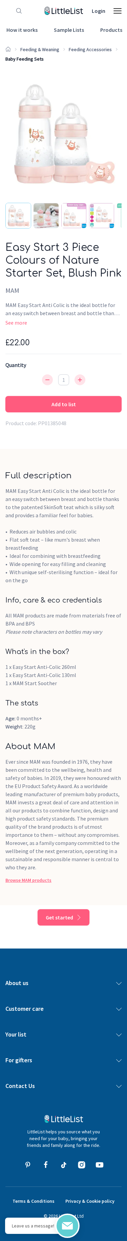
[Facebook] (46, 1164)
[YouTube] (100, 1164)
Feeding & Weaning (39, 49)
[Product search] (17, 11)
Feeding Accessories (90, 49)
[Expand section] (119, 983)
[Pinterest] (28, 1164)
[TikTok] (64, 1164)
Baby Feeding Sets (24, 59)
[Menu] (117, 11)
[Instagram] (82, 1164)
